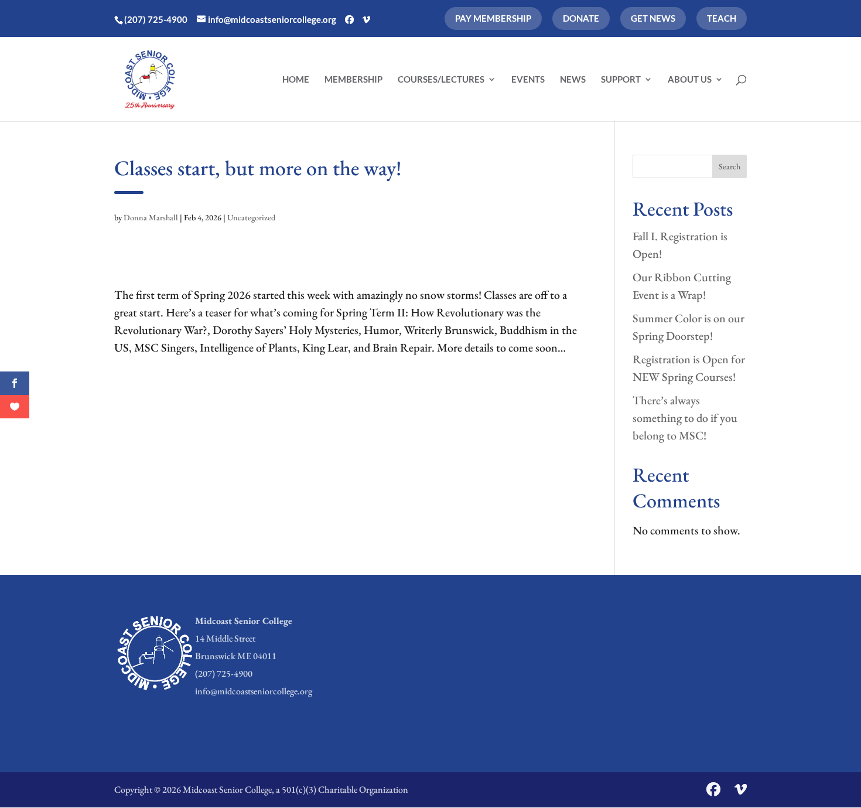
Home (295, 79)
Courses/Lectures (441, 79)
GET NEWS (653, 18)
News (573, 79)
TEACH (721, 18)
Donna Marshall (151, 217)
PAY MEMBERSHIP (493, 18)
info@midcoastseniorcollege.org (253, 691)
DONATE (581, 18)
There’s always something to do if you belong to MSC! (685, 418)
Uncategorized (251, 217)
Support (621, 79)
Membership (353, 79)
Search (729, 166)
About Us (690, 79)
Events (528, 79)
